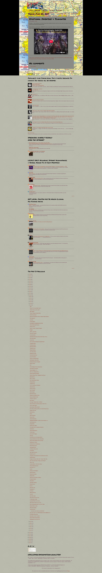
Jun (30, 521)
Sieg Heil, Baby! (32, 457)
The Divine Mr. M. (32, 191)
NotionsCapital (31, 256)
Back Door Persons (33, 393)
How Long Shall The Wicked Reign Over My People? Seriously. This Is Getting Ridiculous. (38, 84)
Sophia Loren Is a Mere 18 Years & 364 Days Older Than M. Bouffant (43, 110)
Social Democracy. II (36, 243)
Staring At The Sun (33, 410)
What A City (32, 462)
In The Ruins (32, 450)
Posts (30, 548)
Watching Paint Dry (33, 447)
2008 (30, 540)
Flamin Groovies (32, 484)
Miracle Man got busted (32, 148)
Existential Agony (53, 57)
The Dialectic (49, 58)
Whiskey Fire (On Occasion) (34, 147)
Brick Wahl (31, 172)
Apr (31, 524)
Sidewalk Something (33, 507)
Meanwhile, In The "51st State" (35, 515)
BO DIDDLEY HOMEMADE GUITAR (36, 323)
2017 (30, 289)
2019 (30, 286)
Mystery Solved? (32, 363)
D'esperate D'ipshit (33, 479)
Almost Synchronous (33, 418)
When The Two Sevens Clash (34, 497)
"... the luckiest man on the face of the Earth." (37, 510)
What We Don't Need (33, 445)
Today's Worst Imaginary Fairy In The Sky (36, 440)
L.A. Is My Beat (31, 184)
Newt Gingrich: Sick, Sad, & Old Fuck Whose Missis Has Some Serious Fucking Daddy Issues (47, 122)
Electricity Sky (32, 412)
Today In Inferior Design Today (35, 517)
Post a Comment (33, 66)
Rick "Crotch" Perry (31, 132)
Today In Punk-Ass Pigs (33, 505)
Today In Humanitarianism (34, 465)
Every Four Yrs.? (32, 467)
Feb (30, 528)
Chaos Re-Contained (33, 333)
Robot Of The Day (33, 492)
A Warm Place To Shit (33, 499)
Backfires (34, 214)
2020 (30, 284)
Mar (31, 526)
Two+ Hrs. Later (32, 487)
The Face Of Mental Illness (34, 358)
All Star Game (32, 432)
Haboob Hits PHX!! (33, 346)
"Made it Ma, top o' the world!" (35, 309)
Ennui (49, 57)
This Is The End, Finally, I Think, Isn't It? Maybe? (38, 460)
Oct (30, 299)
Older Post (71, 71)
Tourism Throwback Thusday (34, 373)
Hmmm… (30, 205)
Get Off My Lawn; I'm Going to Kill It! (36, 437)
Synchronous (32, 428)
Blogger (68, 570)
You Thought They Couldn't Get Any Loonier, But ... (37, 89)
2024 (30, 277)
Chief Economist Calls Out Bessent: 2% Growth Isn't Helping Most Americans (40, 143)
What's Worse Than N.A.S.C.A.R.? (35, 502)
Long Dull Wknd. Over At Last (35, 500)
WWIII (52, 58)
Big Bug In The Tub (33, 353)
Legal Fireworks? (32, 509)
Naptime (34, 152)
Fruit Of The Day (32, 472)
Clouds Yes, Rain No (33, 398)
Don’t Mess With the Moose (33, 209)
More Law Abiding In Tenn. (34, 371)
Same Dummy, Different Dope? (35, 407)
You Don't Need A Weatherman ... (35, 443)
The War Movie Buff (32, 261)
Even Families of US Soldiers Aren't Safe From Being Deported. (42, 221)
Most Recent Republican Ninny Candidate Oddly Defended (39, 316)
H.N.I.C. (31, 485)
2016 (30, 291)
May (31, 523)
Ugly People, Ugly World (34, 368)
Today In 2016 (32, 417)
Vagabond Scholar (32, 177)
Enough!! (31, 329)
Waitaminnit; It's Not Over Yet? (35, 519)
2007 (30, 542)
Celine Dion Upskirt (35, 105)
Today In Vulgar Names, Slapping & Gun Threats (37, 375)
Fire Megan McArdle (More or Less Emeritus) (37, 151)
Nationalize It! (32, 489)
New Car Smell (32, 390)
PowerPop (30, 228)
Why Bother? (32, 480)
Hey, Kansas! (32, 400)
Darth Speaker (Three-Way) (34, 360)
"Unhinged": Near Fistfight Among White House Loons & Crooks (42, 127)
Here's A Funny (32, 378)
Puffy (31, 306)
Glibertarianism (66, 57)
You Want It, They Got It (34, 448)
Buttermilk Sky (32, 376)
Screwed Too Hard (33, 356)
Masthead (37, 10)
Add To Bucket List (33, 422)
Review (45, 10)
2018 (30, 287)
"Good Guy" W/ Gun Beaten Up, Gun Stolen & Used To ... (39, 455)
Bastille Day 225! (32, 453)
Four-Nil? (31, 494)
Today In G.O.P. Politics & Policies (35, 477)
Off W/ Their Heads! (33, 314)
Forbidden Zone (32, 383)
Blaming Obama (32, 381)
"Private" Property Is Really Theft (35, 313)
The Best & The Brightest (34, 470)
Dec (31, 296)
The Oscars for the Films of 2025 (38, 178)
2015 (30, 293)
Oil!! (30, 365)
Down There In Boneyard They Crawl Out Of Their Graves (39, 408)
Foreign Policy (32, 423)
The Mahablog (31, 209)
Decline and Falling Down (36, 57)
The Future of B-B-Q (33, 482)
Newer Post (30, 71)
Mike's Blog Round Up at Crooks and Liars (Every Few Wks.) (39, 142)
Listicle (31, 469)
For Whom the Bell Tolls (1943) (38, 262)
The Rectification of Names (33, 242)
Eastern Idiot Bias (33, 334)
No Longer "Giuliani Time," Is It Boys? (36, 401)
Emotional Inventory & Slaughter (35, 361)
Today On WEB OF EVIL (34, 396)
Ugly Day (31, 435)
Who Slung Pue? (32, 318)
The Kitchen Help (33, 345)
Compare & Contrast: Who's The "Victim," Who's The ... (39, 458)
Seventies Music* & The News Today (36, 464)
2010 (30, 537)
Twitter (51, 10)
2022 (30, 281)
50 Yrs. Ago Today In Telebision (35, 385)
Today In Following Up (33, 430)
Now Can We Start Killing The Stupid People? (37, 341)
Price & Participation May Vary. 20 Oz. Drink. (37, 504)
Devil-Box (46, 57)
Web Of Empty (32, 391)
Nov (31, 298)
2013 (30, 532)
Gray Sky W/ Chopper (33, 433)
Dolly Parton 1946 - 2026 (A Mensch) (38, 228)
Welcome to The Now (32, 220)
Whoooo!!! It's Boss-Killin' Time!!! (35, 308)
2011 (30, 535)
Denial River (42, 57)
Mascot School (31, 257)
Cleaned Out (32, 340)
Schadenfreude (44, 58)
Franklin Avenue (32, 165)
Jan (30, 530)
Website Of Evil (32, 326)
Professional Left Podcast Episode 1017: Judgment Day (41, 236)
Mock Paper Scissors (32, 204)
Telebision (59, 10)
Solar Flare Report (33, 338)
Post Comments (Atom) (36, 73)
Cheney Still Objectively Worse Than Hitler (37, 438)
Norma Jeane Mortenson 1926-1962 (38, 99)
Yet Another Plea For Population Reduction (36, 427)
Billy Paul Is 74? (35, 94)
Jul (30, 305)
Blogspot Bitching (32, 350)
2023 (30, 279)
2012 (30, 534)
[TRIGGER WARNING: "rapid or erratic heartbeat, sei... (39, 420)
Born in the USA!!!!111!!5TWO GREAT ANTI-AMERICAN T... (40, 512)
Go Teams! (31, 490)
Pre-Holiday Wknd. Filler (34, 514)
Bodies (31, 413)
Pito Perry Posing (32, 388)
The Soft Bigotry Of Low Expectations (36, 366)
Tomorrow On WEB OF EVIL (34, 395)
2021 (30, 282)
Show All (73, 268)
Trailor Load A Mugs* (33, 425)
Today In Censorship (33, 474)
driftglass (30, 235)
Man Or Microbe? (33, 415)
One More (31, 319)
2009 (30, 539)
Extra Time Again (33, 495)
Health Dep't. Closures (33, 442)
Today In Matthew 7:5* (33, 370)
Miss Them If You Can (33, 452)
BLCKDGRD (31, 249)
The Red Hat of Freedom (37, 185)
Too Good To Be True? (33, 355)
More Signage (32, 311)
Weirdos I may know (32, 173)
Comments (31, 550)
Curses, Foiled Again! (33, 405)
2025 (30, 275)
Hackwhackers (31, 213)
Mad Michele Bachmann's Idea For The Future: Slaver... (39, 336)
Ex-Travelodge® (32, 321)
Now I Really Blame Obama (34, 380)
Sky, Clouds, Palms (33, 351)
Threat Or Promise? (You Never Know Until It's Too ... (38, 403)
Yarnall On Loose (32, 348)
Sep (30, 301)
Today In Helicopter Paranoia (34, 324)
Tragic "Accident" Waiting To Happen (36, 328)
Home (31, 10)
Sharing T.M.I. (32, 475)
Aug (31, 303)
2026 (30, 274)
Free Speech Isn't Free (60, 57)
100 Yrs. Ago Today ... (33, 331)
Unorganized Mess (33, 343)
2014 (30, 294)
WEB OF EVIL (32, 386)
